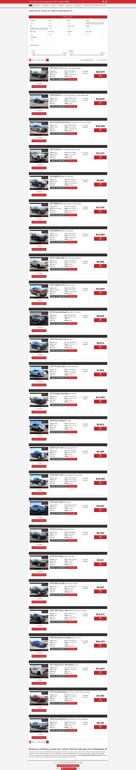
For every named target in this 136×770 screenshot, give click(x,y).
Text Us (100, 76)
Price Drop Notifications (39, 86)
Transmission (33, 37)
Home (61, 761)
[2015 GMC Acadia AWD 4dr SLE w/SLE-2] (39, 589)
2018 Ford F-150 (66, 475)
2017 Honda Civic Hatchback (64, 665)
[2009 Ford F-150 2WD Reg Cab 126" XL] (39, 454)
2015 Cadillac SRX (65, 258)
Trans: (66, 74)
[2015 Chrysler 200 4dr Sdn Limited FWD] (39, 372)
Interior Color (70, 26)
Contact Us (68, 761)
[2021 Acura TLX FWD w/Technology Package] (39, 74)
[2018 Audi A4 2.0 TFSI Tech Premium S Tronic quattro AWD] (39, 101)
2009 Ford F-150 (63, 448)
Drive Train (89, 31)
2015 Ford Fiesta (60, 502)
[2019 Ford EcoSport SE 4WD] (39, 427)
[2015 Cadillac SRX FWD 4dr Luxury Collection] (39, 264)
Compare (39, 83)
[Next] (47, 60)
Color (50, 26)
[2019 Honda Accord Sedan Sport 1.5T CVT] (39, 644)
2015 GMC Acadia (64, 583)
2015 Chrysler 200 (64, 366)
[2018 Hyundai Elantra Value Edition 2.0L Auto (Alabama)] (39, 725)
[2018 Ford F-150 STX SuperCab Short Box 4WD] (39, 481)
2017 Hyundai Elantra (70, 692)
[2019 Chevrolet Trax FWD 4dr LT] (39, 345)
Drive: (51, 76)
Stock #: (52, 71)
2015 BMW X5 (61, 231)
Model (87, 20)
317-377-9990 (64, 1)
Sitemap (70, 762)
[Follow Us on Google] (106, 2)
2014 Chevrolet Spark (65, 312)
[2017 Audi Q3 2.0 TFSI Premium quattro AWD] (39, 155)
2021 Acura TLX (65, 68)
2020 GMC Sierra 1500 (68, 610)
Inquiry (53, 79)
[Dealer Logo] (30, 5)
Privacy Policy (73, 761)
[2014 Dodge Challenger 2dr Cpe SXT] (39, 400)
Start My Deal (71, 79)
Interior (88, 26)
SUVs (75, 751)
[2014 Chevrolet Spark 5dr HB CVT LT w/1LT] (39, 318)
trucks (71, 751)
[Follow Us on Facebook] (103, 2)
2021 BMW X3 (65, 204)
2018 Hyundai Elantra (69, 719)
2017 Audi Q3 (65, 149)
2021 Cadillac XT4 (62, 285)
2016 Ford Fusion (62, 529)
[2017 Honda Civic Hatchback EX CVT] (39, 671)
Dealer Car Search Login (58, 762)
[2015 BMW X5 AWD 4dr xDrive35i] (39, 237)
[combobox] (39, 23)
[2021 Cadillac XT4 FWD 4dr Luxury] (39, 291)
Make (68, 20)
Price (33, 51)
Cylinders (69, 31)
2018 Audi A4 (69, 95)
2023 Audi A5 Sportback (71, 122)
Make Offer (62, 79)
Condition (32, 20)
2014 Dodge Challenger (63, 393)
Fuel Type (51, 31)
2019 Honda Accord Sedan (65, 638)
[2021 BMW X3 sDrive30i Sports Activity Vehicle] (39, 210)
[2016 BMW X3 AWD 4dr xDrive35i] (39, 182)
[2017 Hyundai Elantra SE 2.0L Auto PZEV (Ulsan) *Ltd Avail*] (39, 698)
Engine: (66, 72)
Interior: (52, 72)
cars (68, 751)
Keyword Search (34, 45)
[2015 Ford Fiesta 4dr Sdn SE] (39, 508)
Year (50, 20)
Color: (51, 74)
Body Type (33, 31)
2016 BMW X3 (61, 176)
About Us (64, 761)
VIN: (66, 71)
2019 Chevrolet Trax (62, 339)
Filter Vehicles (68, 17)
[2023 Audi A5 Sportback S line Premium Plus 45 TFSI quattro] (39, 128)
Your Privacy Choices (76, 762)
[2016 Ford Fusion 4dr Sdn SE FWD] (39, 535)
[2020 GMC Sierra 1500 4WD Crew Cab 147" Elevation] (39, 617)
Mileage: (67, 76)
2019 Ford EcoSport (60, 421)
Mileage (71, 51)
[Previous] (30, 60)
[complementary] (132, 765)
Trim (31, 26)
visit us (37, 757)
